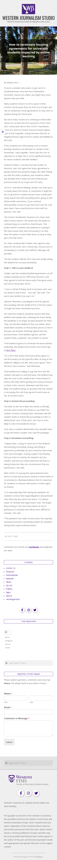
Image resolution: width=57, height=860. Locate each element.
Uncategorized (12, 599)
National (9, 578)
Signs (8, 592)
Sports (9, 595)
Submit (9, 742)
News (8, 582)
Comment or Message (16, 718)
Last (31, 702)
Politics (9, 588)
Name (8, 693)
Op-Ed (9, 585)
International (11, 575)
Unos (25, 856)
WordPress (39, 856)
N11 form (10, 350)
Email (8, 707)
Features (10, 571)
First (5, 702)
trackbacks (34, 547)
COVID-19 (10, 568)
